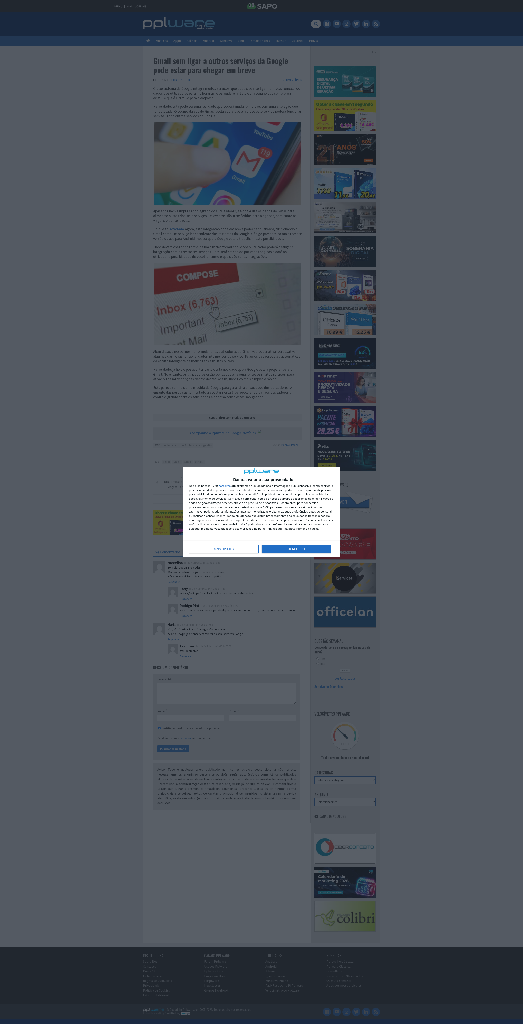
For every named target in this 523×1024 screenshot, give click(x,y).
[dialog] (261, 512)
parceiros (225, 485)
